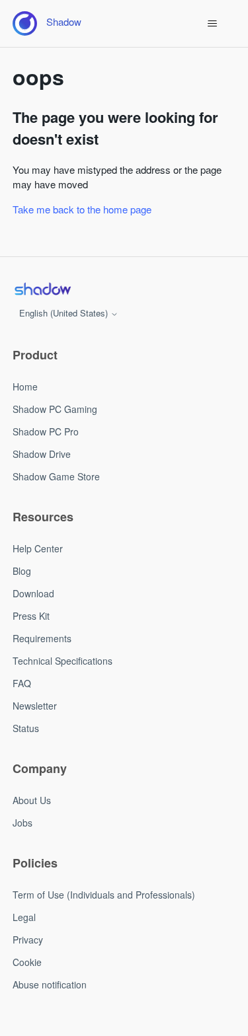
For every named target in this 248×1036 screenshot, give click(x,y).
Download (33, 593)
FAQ (22, 683)
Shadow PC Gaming (55, 409)
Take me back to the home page (82, 209)
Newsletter (35, 705)
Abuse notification (50, 984)
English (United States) (64, 313)
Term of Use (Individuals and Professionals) (104, 894)
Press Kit (31, 615)
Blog (22, 570)
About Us (32, 800)
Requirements (42, 638)
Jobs (22, 822)
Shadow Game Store (56, 476)
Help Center (38, 548)
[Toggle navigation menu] (211, 23)
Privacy (28, 939)
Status (26, 728)
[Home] (42, 289)
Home (25, 386)
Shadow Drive (42, 454)
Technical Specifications (62, 660)
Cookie (27, 962)
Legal (24, 917)
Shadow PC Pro (46, 431)
